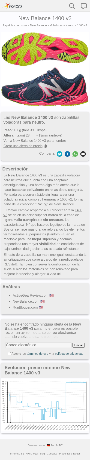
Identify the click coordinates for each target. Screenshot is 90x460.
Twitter (76, 453)
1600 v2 (66, 199)
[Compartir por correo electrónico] (83, 153)
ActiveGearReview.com (30, 295)
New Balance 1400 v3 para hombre (39, 140)
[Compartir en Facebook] (67, 153)
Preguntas (65, 453)
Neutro (70, 25)
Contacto (52, 453)
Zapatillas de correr (15, 25)
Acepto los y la (47, 353)
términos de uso (37, 353)
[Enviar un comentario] (84, 6)
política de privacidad (69, 353)
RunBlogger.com (25, 307)
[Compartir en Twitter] (59, 153)
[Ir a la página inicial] (12, 5)
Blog (42, 453)
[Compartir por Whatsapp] (75, 154)
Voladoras (56, 25)
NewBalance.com (26, 301)
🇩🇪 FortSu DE (55, 445)
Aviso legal (32, 453)
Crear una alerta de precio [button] (22, 146)
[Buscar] (71, 5)
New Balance (38, 25)
